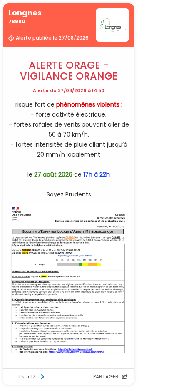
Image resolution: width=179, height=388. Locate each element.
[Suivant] (42, 377)
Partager (106, 376)
